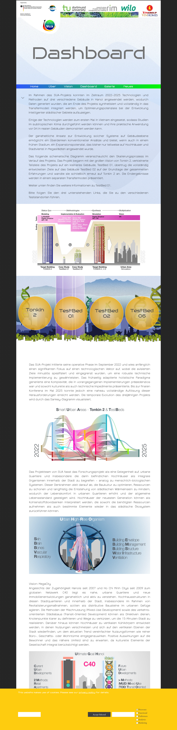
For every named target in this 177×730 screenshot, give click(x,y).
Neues (128, 86)
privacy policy (87, 692)
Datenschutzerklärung (44, 721)
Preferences (143, 716)
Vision (68, 86)
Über (52, 86)
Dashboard (88, 86)
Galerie (109, 86)
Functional (142, 712)
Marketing (142, 722)
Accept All (123, 714)
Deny (29, 714)
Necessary (142, 709)
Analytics (142, 719)
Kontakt (34, 725)
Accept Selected (99, 714)
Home (34, 86)
